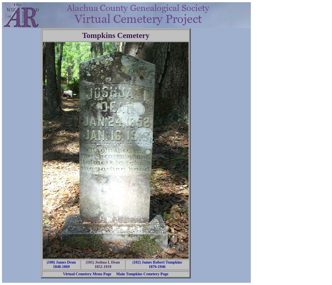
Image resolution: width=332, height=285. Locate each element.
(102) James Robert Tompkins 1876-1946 (157, 264)
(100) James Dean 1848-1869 (61, 264)
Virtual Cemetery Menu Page (87, 274)
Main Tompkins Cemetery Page (142, 274)
